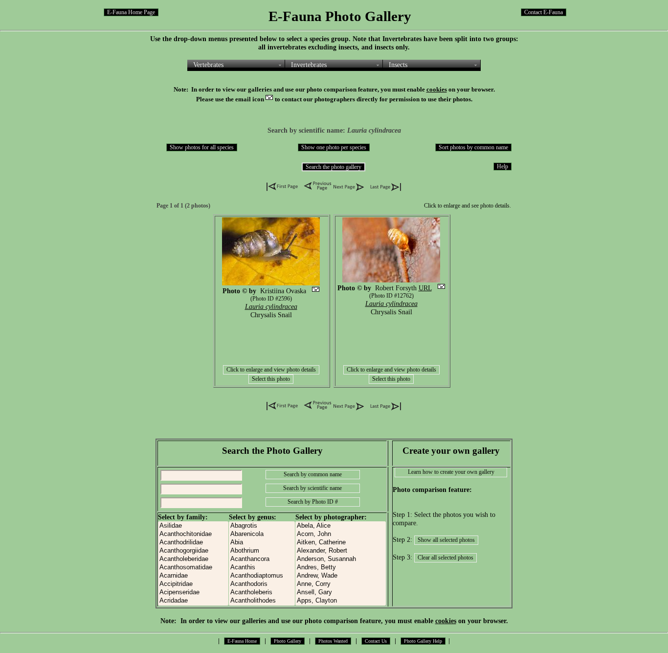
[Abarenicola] (261, 534)
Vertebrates (208, 65)
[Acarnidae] (193, 576)
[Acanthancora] (261, 559)
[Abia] (261, 542)
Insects (398, 65)
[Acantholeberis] (261, 592)
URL (425, 288)
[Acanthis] (261, 567)
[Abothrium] (261, 551)
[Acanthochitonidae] (193, 534)
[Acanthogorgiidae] (193, 551)
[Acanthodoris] (261, 584)
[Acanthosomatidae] (193, 567)
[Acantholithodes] (261, 601)
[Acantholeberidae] (193, 559)
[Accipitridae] (193, 584)
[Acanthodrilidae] (193, 542)
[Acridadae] (193, 601)
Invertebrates (309, 65)
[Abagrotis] (261, 526)
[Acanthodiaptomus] (261, 576)
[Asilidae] (193, 526)
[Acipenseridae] (193, 592)
